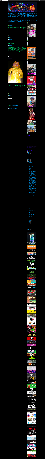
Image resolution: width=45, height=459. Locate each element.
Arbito (10, 13)
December (30, 162)
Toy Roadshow (16, 20)
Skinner (16, 19)
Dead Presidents (21, 14)
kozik (36, 20)
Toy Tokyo (19, 20)
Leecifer (33, 15)
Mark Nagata (14, 16)
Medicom (28, 16)
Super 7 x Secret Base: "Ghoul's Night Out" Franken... (32, 193)
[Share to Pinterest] (11, 98)
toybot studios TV (11, 21)
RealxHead (10, 18)
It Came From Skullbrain (34, 14)
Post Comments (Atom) (15, 105)
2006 (29, 161)
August (30, 220)
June (29, 222)
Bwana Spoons (32, 13)
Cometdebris (9, 14)
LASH (22, 15)
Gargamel (29, 14)
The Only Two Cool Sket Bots (32, 177)
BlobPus (21, 13)
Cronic (12, 14)
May (29, 223)
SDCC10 (9, 19)
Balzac (17, 13)
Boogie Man (24, 13)
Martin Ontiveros (19, 16)
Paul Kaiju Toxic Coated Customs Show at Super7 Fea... (32, 208)
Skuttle (21, 19)
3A (8, 13)
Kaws (18, 15)
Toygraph (22, 20)
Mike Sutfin (31, 16)
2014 (29, 152)
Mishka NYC (35, 16)
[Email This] (8, 98)
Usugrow (25, 20)
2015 (29, 151)
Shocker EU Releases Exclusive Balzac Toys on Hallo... (32, 168)
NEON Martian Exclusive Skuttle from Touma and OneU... (32, 175)
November (30, 163)
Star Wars (32, 19)
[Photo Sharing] (10, 25)
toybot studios (22, 4)
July (29, 221)
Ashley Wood (14, 13)
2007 (29, 160)
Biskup (19, 13)
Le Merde (30, 15)
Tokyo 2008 (10, 20)
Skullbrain (19, 19)
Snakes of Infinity (24, 19)
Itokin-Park (9, 15)
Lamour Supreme (26, 15)
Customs (17, 14)
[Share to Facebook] (10, 98)
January (30, 228)
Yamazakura (33, 20)
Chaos (36, 13)
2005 (29, 229)
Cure (14, 14)
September (30, 219)
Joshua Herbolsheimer (14, 15)
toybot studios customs (19, 21)
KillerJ (20, 15)
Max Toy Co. (24, 16)
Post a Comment (10, 102)
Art (11, 13)
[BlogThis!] (9, 98)
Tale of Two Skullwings (32, 217)
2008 (29, 159)
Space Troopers (29, 19)
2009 (29, 158)
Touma (13, 20)
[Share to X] (10, 98)
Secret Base (13, 19)
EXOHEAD (26, 14)
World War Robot (29, 20)
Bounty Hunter (28, 13)
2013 (29, 153)
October (30, 164)
